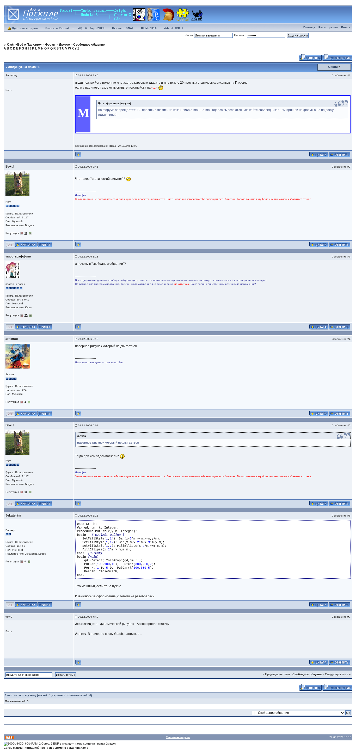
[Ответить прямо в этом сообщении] (339, 154)
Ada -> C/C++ (174, 28)
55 (26, 315)
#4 (349, 338)
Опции (333, 66)
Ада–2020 (97, 28)
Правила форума (25, 28)
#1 (349, 75)
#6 (349, 515)
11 (25, 233)
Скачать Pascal (57, 28)
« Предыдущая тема (276, 674)
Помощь (309, 27)
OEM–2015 (149, 28)
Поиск (345, 27)
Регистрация (328, 27)
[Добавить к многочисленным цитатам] (318, 154)
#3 (349, 256)
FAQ (80, 28)
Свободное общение (307, 674)
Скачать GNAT (123, 28)
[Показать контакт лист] (26, 244)
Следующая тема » (338, 674)
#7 (349, 616)
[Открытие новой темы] (337, 57)
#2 (349, 166)
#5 (349, 425)
